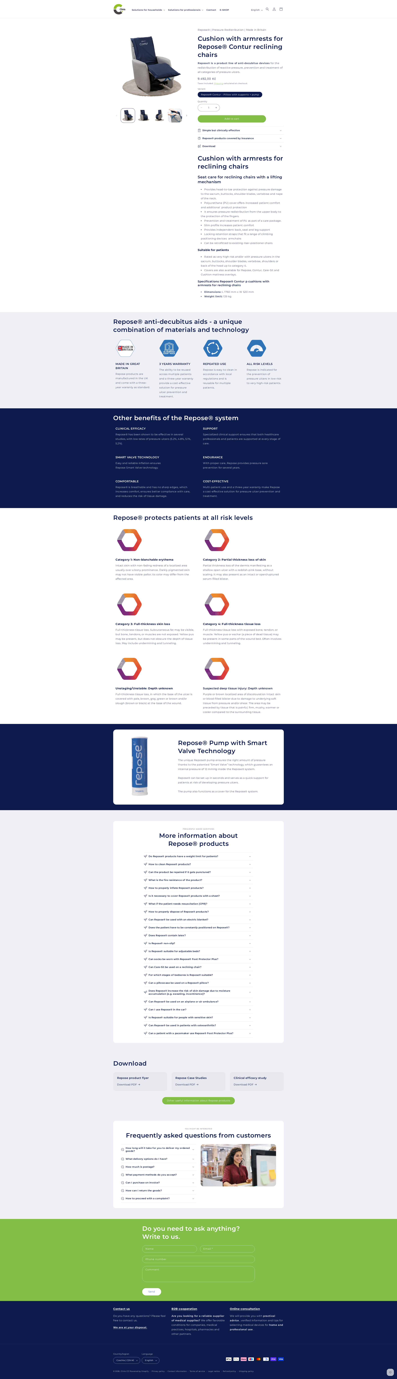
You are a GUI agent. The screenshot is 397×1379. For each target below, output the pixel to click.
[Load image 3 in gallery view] (159, 115)
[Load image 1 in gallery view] (128, 115)
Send (151, 1291)
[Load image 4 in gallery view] (175, 115)
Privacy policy (158, 1371)
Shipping (218, 83)
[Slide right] (186, 115)
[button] (148, 10)
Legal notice (214, 1371)
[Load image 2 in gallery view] (143, 115)
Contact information (177, 1371)
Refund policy (229, 1371)
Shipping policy (246, 1371)
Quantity (202, 101)
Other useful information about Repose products (198, 1100)
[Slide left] (116, 115)
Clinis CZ (125, 1371)
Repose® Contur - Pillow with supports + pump (230, 94)
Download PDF (127, 1084)
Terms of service (197, 1371)
